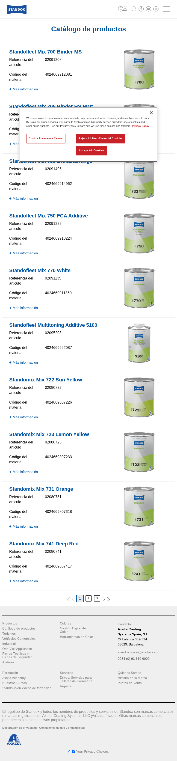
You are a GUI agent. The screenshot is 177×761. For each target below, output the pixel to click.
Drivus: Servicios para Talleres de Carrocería (76, 679)
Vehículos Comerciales (18, 638)
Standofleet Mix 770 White (40, 270)
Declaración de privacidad (19, 727)
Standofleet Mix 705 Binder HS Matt (51, 106)
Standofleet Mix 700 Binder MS (45, 52)
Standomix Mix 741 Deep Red (44, 544)
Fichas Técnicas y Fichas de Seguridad (17, 655)
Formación (10, 673)
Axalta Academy (14, 678)
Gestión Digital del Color (73, 630)
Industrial (9, 643)
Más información (25, 89)
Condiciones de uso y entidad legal (61, 727)
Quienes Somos (129, 673)
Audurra (8, 662)
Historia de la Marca (132, 678)
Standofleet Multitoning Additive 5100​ (53, 325)
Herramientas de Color (76, 637)
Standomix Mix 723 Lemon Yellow (49, 434)
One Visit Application (17, 649)
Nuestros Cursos (14, 683)
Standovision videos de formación (26, 688)
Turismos (9, 633)
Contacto (124, 624)
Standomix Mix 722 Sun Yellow (45, 380)
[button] (120, 9)
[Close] (151, 112)
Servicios (66, 673)
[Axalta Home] (17, 13)
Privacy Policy (140, 126)
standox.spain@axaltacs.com (139, 652)
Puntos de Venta (130, 683)
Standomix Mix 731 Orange (41, 489)
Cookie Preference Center (46, 138)
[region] (88, 134)
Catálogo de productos (18, 628)
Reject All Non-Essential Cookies (101, 138)
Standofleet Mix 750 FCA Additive (48, 216)
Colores (65, 623)
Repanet (66, 686)
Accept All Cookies (91, 150)
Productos (9, 623)
